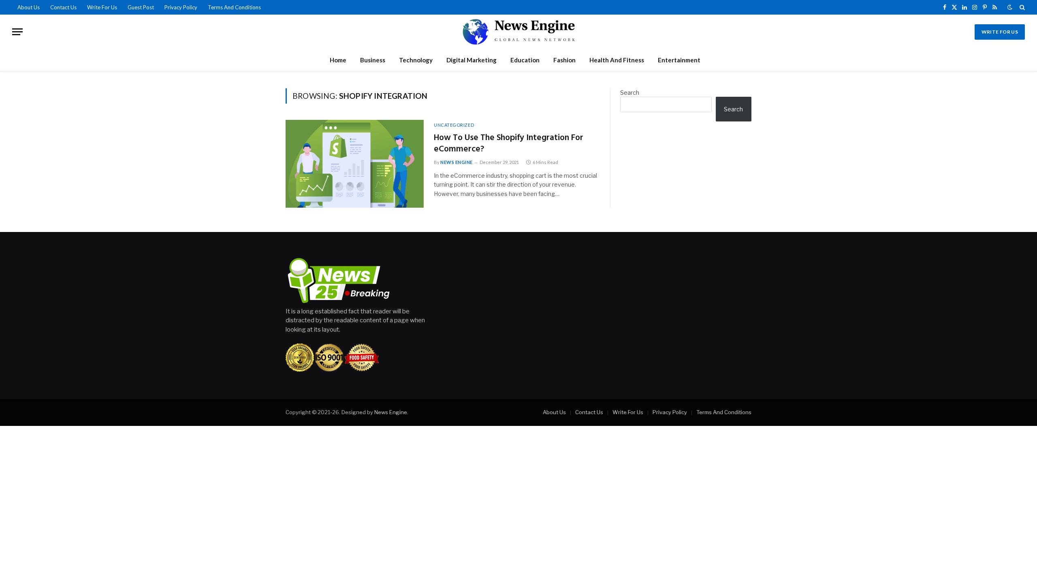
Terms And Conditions (234, 7)
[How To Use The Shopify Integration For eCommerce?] (355, 164)
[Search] (1021, 7)
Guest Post (141, 7)
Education (525, 60)
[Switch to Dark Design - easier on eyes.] (1009, 7)
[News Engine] (518, 32)
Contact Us (63, 7)
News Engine (456, 162)
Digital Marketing (471, 60)
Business (372, 60)
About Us (28, 7)
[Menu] (17, 32)
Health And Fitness (616, 60)
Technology (416, 60)
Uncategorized (454, 125)
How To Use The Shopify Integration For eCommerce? (508, 143)
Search (629, 92)
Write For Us (102, 7)
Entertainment (679, 60)
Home (338, 60)
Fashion (564, 60)
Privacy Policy (180, 7)
